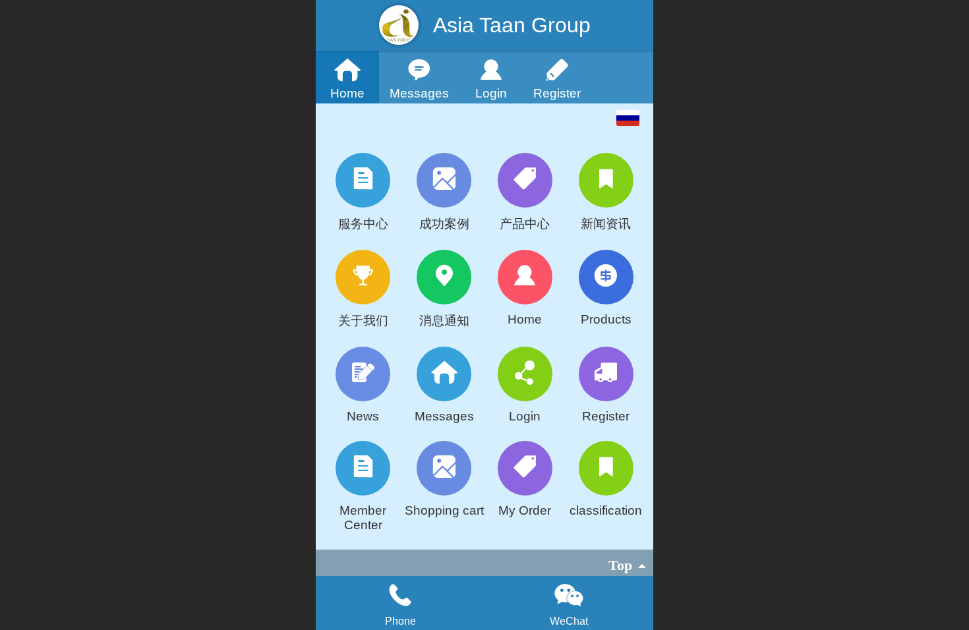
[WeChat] (568, 595)
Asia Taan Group (512, 25)
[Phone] (400, 595)
